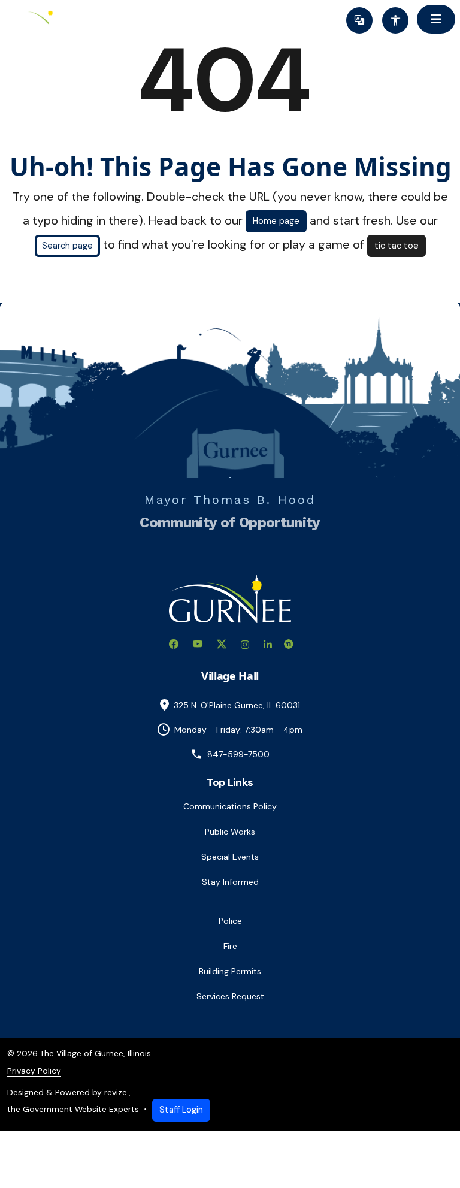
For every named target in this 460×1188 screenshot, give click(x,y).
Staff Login (181, 1109)
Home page (276, 221)
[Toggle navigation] (436, 19)
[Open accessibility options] (395, 20)
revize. (116, 1092)
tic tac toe (396, 245)
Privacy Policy (34, 1070)
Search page (67, 245)
